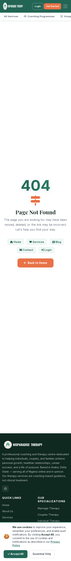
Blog (58, 241)
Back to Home (37, 263)
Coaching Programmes (40, 16)
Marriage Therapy (49, 508)
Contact (28, 249)
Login (38, 6)
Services (38, 241)
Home (17, 241)
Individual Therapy (49, 520)
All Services (11, 16)
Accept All (17, 553)
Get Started (52, 6)
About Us (7, 511)
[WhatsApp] (5, 488)
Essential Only (42, 553)
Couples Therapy (48, 514)
